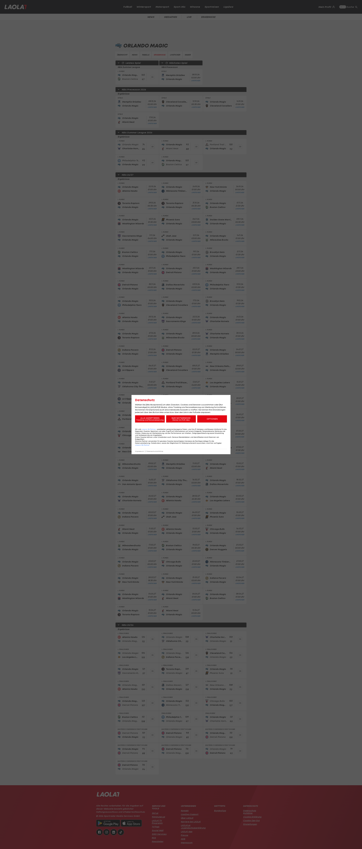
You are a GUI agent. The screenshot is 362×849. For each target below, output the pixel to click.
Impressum (139, 451)
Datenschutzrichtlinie (154, 451)
